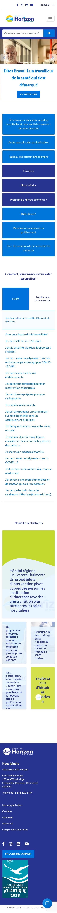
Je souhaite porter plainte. (21, 405)
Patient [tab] (15, 298)
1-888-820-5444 (23, 792)
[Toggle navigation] (50, 19)
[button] (4, 57)
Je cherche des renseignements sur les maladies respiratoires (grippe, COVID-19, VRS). (28, 362)
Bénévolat (7, 823)
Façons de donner (18, 854)
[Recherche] (49, 33)
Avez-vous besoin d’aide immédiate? (26, 334)
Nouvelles (7, 817)
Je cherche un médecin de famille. (25, 451)
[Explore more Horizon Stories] (38, 697)
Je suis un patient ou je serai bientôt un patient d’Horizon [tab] (27, 320)
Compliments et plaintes (15, 829)
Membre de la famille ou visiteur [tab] (42, 299)
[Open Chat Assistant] (47, 903)
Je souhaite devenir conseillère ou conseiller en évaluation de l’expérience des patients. (28, 441)
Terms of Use (39, 908)
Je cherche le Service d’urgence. (23, 341)
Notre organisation (12, 805)
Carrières (7, 811)
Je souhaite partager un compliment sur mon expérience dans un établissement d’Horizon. (26, 415)
